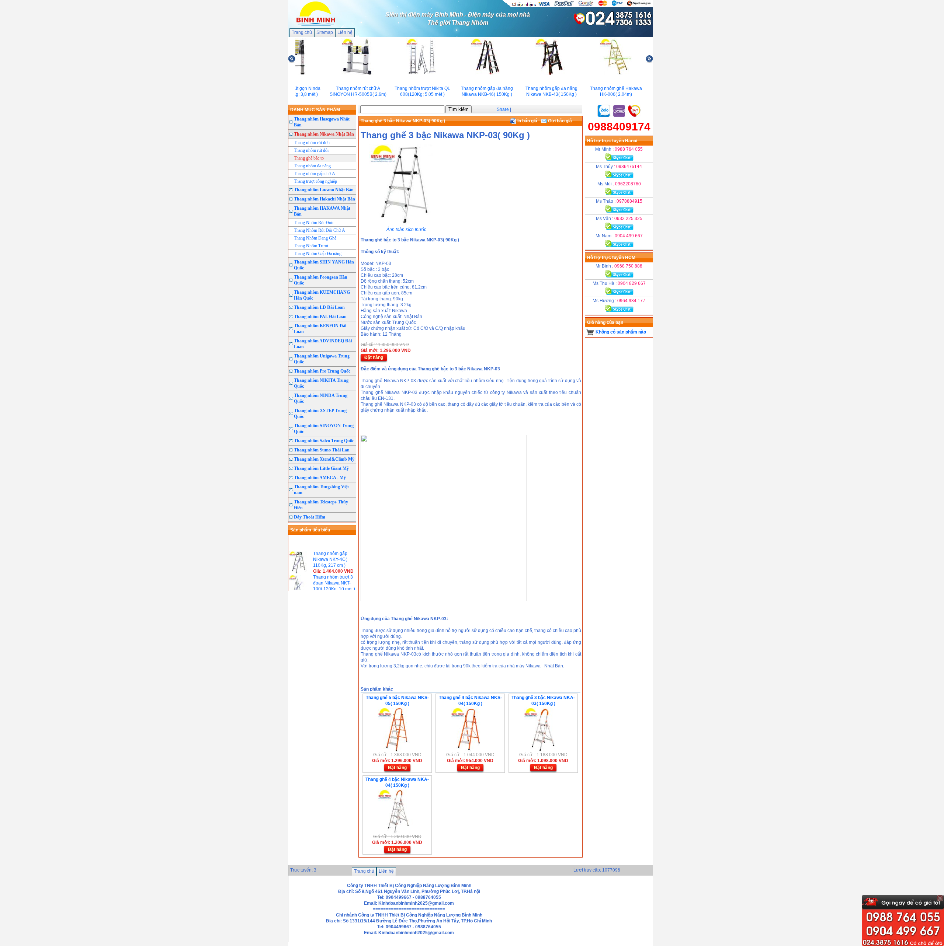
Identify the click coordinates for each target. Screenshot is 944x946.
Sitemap (324, 32)
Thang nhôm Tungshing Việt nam (321, 489)
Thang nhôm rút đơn (312, 142)
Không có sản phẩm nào (621, 332)
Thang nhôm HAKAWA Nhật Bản (322, 211)
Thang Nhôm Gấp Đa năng (317, 253)
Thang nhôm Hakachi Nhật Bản (324, 199)
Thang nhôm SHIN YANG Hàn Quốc (324, 264)
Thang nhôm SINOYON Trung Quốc (324, 428)
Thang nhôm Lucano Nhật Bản (324, 189)
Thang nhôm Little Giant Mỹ (321, 468)
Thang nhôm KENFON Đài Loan (320, 328)
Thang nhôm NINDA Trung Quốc (320, 398)
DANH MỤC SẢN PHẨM (315, 109)
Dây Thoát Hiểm (309, 517)
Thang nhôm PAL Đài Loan (320, 316)
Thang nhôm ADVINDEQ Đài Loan (323, 343)
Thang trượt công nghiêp (315, 181)
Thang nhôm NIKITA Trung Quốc (321, 383)
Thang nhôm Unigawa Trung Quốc (322, 358)
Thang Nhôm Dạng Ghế (315, 238)
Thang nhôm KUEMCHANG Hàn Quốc (322, 295)
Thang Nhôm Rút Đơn (313, 222)
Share (503, 109)
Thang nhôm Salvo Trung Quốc (324, 440)
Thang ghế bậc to (309, 158)
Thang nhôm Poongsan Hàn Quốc (320, 280)
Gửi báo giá (559, 120)
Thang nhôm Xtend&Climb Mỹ (324, 459)
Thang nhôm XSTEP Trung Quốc (320, 413)
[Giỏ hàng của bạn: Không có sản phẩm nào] (590, 332)
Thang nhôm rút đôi (311, 150)
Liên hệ (345, 32)
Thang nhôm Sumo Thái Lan (322, 450)
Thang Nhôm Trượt (311, 245)
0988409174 (619, 127)
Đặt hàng (373, 357)
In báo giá (526, 120)
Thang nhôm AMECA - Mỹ (320, 477)
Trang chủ (302, 32)
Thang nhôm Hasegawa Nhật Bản (322, 122)
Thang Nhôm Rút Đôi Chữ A (319, 230)
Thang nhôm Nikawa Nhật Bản (324, 134)
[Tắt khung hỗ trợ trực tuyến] (940, 898)
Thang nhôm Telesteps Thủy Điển (321, 504)
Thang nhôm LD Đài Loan (319, 307)
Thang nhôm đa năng (312, 165)
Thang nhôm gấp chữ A (314, 173)
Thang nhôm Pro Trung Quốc (322, 371)
